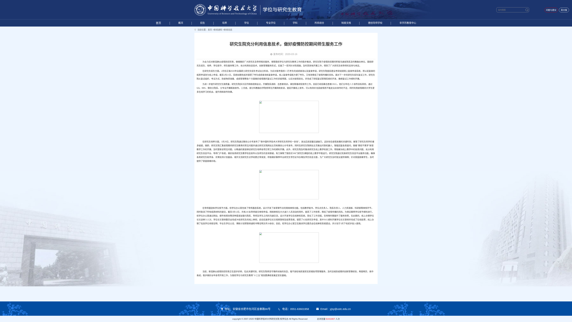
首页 (158, 23)
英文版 (564, 10)
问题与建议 (551, 10)
